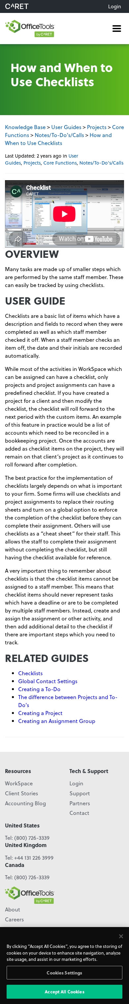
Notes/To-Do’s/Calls (59, 135)
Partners (79, 803)
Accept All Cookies (64, 991)
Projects (97, 127)
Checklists (31, 673)
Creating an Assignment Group (56, 721)
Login (114, 6)
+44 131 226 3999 (34, 857)
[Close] (121, 936)
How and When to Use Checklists (58, 139)
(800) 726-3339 (32, 837)
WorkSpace (19, 783)
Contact (79, 813)
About (12, 909)
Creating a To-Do (39, 689)
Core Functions (60, 162)
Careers (14, 919)
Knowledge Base (25, 127)
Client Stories (21, 793)
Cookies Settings (64, 972)
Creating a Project (40, 713)
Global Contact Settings (47, 681)
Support (79, 793)
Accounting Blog (25, 803)
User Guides (66, 127)
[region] (64, 965)
